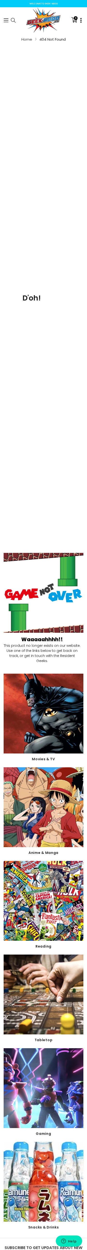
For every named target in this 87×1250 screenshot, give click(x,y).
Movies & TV (43, 759)
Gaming (43, 1133)
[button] (6, 20)
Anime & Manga (43, 852)
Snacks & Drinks (43, 1227)
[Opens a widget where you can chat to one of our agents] (69, 1241)
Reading (43, 946)
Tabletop (44, 1040)
